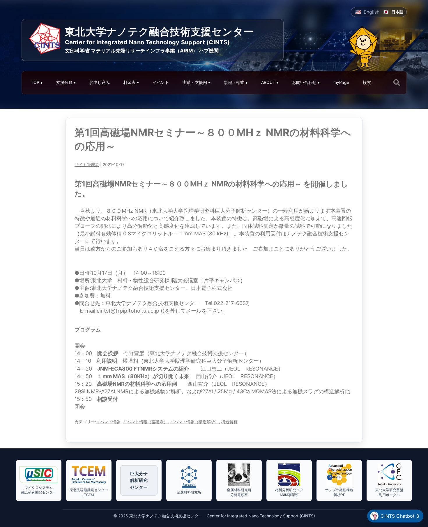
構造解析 (229, 421)
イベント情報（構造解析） (194, 421)
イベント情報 (108, 421)
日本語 (397, 11)
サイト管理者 (87, 164)
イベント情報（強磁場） (145, 421)
